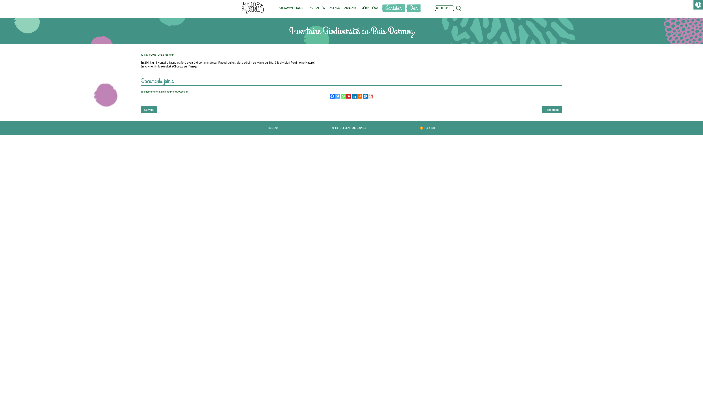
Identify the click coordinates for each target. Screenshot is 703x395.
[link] (698, 5)
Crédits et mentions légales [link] (349, 128)
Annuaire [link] (350, 8)
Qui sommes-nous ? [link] (292, 8)
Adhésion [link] (393, 8)
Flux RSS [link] (430, 128)
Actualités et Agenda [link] (325, 8)
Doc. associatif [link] (166, 54)
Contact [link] (273, 128)
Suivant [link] (149, 110)
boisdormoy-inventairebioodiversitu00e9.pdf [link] (164, 91)
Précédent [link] (552, 110)
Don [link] (413, 8)
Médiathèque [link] (370, 8)
